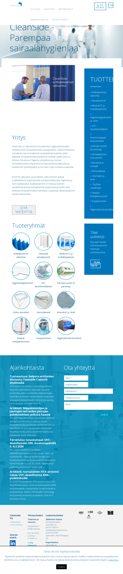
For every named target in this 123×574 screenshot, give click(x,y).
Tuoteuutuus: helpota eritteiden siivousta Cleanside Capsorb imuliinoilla (32, 379)
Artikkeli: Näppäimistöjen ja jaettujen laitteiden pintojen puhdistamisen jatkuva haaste (30, 411)
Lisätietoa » (113, 559)
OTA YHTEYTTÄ (23, 209)
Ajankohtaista (39, 19)
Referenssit (66, 9)
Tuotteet (49, 9)
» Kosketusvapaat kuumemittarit (98, 137)
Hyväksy (61, 566)
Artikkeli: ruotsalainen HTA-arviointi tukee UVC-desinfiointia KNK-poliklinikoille (34, 475)
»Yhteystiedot (15, 522)
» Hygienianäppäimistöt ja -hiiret (100, 117)
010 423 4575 (100, 6)
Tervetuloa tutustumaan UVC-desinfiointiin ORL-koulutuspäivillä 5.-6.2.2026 (33, 443)
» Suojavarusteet (98, 201)
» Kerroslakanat (97, 171)
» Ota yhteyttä (32, 544)
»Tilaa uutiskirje (16, 524)
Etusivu (35, 9)
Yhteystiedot (60, 19)
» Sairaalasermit (98, 100)
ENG (111, 5)
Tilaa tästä (95, 264)
